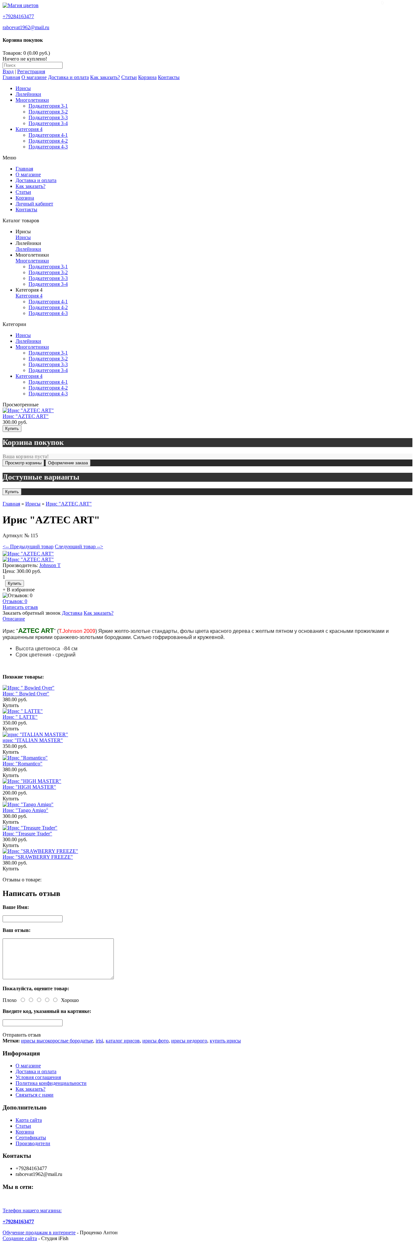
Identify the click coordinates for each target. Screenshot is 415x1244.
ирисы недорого (189, 1040)
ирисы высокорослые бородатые (57, 1040)
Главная (11, 77)
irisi (99, 1040)
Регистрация (31, 71)
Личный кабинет (34, 203)
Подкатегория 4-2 (48, 141)
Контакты (169, 77)
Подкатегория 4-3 (48, 146)
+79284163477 (18, 16)
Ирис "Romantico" (22, 763)
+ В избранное (19, 589)
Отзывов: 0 (15, 601)
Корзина (147, 77)
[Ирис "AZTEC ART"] (28, 553)
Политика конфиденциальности (51, 1083)
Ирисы (23, 88)
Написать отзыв (20, 607)
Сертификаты (31, 1137)
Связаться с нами (34, 1095)
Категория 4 (29, 129)
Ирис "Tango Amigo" (25, 810)
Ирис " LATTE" (20, 717)
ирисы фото (155, 1040)
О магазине (34, 77)
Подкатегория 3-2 (48, 111)
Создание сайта (20, 1238)
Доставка (72, 613)
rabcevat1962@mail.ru (26, 27)
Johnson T (50, 565)
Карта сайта (29, 1120)
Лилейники (28, 94)
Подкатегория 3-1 (48, 106)
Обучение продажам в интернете (39, 1232)
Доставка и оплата (68, 77)
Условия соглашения (38, 1077)
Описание (14, 619)
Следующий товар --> (79, 546)
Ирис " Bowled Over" (26, 693)
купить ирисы (225, 1040)
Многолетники (32, 100)
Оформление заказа (68, 462)
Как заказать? (105, 77)
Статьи (129, 77)
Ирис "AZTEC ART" (26, 416)
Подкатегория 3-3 (48, 117)
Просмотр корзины (23, 462)
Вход (8, 71)
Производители (33, 1143)
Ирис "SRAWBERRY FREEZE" (38, 857)
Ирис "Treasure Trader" (27, 833)
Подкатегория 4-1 (48, 135)
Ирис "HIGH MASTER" (29, 787)
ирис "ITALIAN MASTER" (33, 740)
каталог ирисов (123, 1040)
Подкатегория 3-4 (48, 123)
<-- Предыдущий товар (28, 546)
